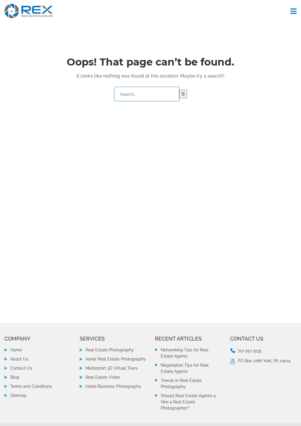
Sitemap (18, 395)
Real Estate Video (103, 377)
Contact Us (21, 368)
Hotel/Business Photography (113, 386)
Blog (14, 377)
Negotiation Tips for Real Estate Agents (185, 368)
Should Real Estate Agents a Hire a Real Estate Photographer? (188, 401)
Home (16, 350)
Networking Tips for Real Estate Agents (184, 353)
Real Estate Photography (110, 350)
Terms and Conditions (31, 386)
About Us (19, 359)
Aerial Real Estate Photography (116, 359)
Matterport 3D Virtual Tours (112, 368)
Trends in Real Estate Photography (181, 383)
